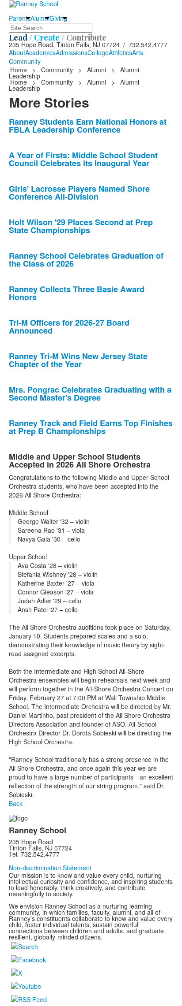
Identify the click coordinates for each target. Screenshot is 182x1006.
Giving (58, 18)
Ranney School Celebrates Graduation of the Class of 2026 (86, 259)
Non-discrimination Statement (50, 867)
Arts (137, 52)
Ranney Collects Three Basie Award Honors (76, 293)
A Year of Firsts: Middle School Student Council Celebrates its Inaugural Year (83, 159)
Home (19, 69)
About (17, 52)
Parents (19, 18)
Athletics (120, 52)
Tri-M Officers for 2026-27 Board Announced (69, 326)
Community (25, 61)
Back (16, 803)
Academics (40, 52)
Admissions (71, 52)
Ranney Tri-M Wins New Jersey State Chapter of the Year (78, 360)
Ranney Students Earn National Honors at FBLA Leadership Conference (88, 125)
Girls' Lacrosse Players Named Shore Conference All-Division (79, 192)
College (98, 52)
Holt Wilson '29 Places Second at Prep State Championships (81, 226)
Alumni (39, 18)
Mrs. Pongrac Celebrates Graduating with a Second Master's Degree (90, 393)
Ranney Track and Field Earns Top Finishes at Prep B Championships (91, 427)
